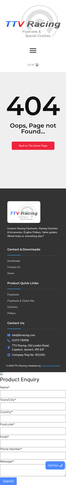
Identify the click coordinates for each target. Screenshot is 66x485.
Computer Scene (50, 365)
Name (5, 387)
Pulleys (11, 313)
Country (6, 411)
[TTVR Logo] (23, 212)
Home (10, 273)
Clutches (12, 306)
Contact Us (13, 267)
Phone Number (11, 448)
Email (4, 436)
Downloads (13, 260)
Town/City (8, 399)
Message (7, 461)
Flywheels (13, 294)
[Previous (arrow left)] (6, 242)
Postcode (7, 424)
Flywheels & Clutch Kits (20, 300)
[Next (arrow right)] (59, 242)
